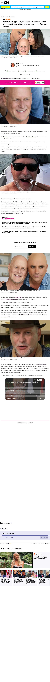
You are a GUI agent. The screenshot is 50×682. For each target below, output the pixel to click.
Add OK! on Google (25, 74)
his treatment (42, 364)
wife (10, 78)
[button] (2, 3)
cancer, (7, 307)
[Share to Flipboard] (30, 71)
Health (6, 16)
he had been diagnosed (10, 299)
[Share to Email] (40, 71)
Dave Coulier (12, 16)
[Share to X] (21, 71)
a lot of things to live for (27, 314)
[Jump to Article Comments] (5, 71)
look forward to (5, 316)
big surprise (11, 302)
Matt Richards (19, 63)
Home (2, 16)
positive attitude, (31, 136)
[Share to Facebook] (12, 71)
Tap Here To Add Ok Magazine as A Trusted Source (19, 82)
